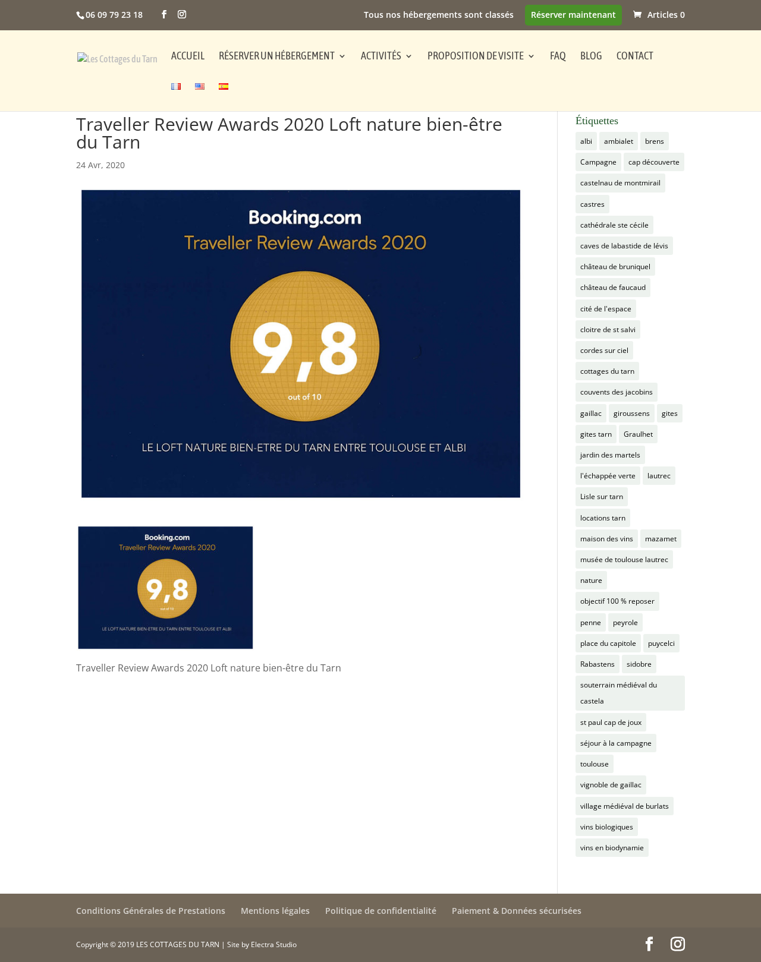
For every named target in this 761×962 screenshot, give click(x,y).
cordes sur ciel (604, 350)
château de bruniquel (615, 266)
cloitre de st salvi (608, 329)
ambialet (618, 141)
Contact (635, 57)
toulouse (594, 764)
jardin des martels (610, 455)
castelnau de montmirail (620, 183)
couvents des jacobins (616, 392)
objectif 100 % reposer (617, 601)
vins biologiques (606, 827)
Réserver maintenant (573, 15)
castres (592, 204)
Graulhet (638, 434)
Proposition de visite (475, 57)
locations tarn (602, 518)
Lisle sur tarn (601, 496)
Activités (381, 57)
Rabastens (597, 664)
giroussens (632, 413)
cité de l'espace (605, 309)
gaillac (591, 413)
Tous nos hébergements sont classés (439, 15)
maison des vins (606, 539)
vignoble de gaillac (610, 785)
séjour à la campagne (616, 743)
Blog (591, 57)
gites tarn (596, 434)
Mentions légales (275, 910)
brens (654, 141)
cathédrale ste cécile (614, 225)
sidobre (639, 664)
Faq (558, 57)
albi (586, 141)
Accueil (188, 57)
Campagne (598, 162)
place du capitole (608, 643)
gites (670, 413)
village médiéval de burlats (624, 806)
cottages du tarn (607, 371)
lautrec (659, 476)
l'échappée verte (608, 476)
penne (590, 622)
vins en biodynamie (612, 848)
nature (591, 580)
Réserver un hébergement (277, 57)
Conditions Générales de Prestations (150, 910)
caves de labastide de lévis (624, 246)
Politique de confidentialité (380, 910)
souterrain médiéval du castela (618, 693)
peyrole (625, 622)
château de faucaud (613, 287)
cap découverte (654, 162)
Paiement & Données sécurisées (516, 910)
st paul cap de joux (610, 722)
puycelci (661, 643)
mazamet (661, 539)
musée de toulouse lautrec (624, 559)
